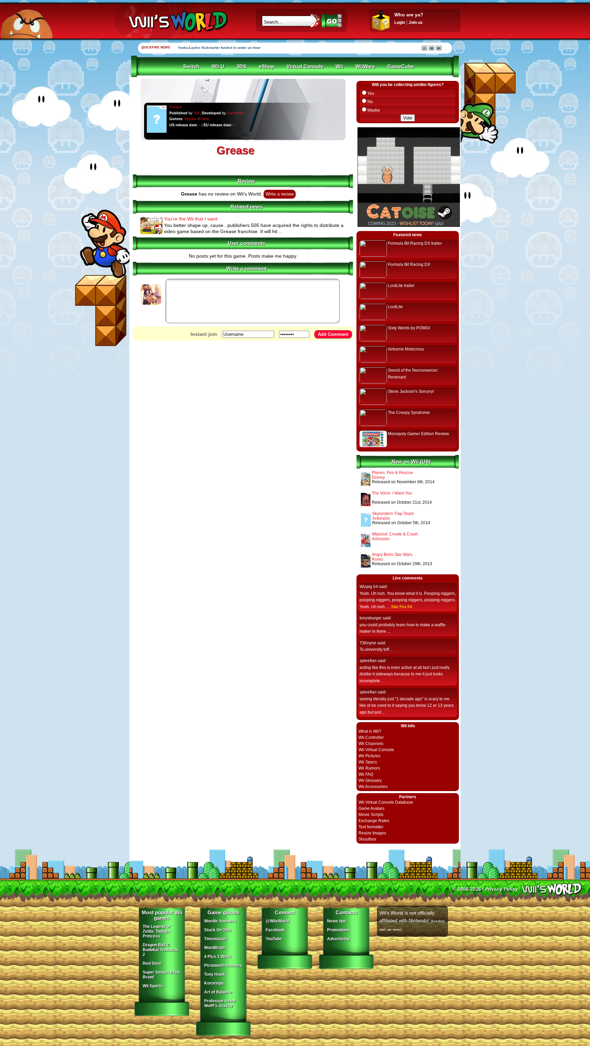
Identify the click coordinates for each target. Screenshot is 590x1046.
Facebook (275, 930)
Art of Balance (218, 992)
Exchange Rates (374, 820)
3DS (242, 66)
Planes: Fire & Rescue (392, 472)
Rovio (377, 559)
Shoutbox (367, 839)
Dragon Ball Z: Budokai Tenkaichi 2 (160, 950)
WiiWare (365, 66)
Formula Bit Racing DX (409, 264)
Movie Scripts (371, 814)
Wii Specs (368, 762)
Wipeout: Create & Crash (395, 534)
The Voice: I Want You (392, 493)
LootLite (395, 306)
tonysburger (371, 618)
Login (399, 22)
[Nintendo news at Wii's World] (177, 22)
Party (204, 119)
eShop (266, 66)
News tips (336, 921)
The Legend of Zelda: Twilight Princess (156, 931)
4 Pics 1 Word (217, 956)
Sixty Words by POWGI (409, 328)
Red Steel (152, 963)
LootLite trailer (401, 285)
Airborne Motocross (406, 349)
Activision (381, 518)
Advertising (338, 938)
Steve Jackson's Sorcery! (411, 391)
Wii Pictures (369, 756)
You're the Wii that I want (190, 218)
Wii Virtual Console (376, 749)
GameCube (400, 66)
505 (197, 113)
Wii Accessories (373, 786)
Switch (191, 66)
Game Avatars (371, 808)
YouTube (274, 938)
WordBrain (214, 947)
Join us (416, 22)
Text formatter (371, 827)
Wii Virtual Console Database (386, 802)
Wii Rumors (369, 768)
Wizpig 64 (369, 586)
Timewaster (215, 938)
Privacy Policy (501, 889)
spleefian (368, 660)
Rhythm (190, 119)
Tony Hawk (214, 974)
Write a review (280, 194)
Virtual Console (304, 66)
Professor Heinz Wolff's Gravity (220, 1003)
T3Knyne (368, 643)
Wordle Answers (220, 921)
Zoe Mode (235, 113)
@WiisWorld (277, 921)
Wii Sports (153, 986)
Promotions (338, 930)
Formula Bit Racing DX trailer (415, 243)
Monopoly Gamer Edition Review (418, 433)
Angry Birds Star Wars (392, 554)
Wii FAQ (366, 774)
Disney (378, 477)
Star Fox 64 (401, 606)
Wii (339, 66)
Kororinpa (214, 983)
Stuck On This (217, 930)
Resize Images (372, 833)
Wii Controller (371, 737)
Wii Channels (371, 743)
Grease (175, 107)
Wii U (218, 66)
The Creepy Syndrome (409, 412)
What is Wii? (370, 731)
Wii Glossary (370, 780)
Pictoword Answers (223, 965)
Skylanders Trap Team (393, 513)
